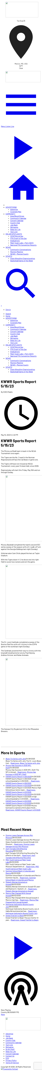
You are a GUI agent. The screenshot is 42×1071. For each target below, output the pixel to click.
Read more (25, 763)
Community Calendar (18, 218)
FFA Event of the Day (18, 238)
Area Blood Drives (17, 216)
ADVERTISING (11, 207)
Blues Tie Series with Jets (16, 759)
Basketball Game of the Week (21, 261)
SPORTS (9, 256)
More (3, 1014)
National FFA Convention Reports (23, 245)
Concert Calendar (16, 220)
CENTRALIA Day (16, 236)
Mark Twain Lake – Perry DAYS (21, 243)
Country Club (15, 223)
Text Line (14, 232)
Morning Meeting (16, 252)
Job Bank (14, 225)
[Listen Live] (21, 946)
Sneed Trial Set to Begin (15, 915)
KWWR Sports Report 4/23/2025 (18, 785)
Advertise (14, 209)
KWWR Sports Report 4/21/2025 (18, 803)
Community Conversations (20, 249)
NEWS (8, 247)
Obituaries (14, 227)
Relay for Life (15, 229)
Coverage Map (15, 211)
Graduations (15, 240)
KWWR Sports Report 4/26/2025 (18, 776)
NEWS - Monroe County (19, 254)
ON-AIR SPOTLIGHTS (14, 234)
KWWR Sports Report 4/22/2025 (18, 794)
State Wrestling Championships (22, 258)
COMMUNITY (10, 214)
